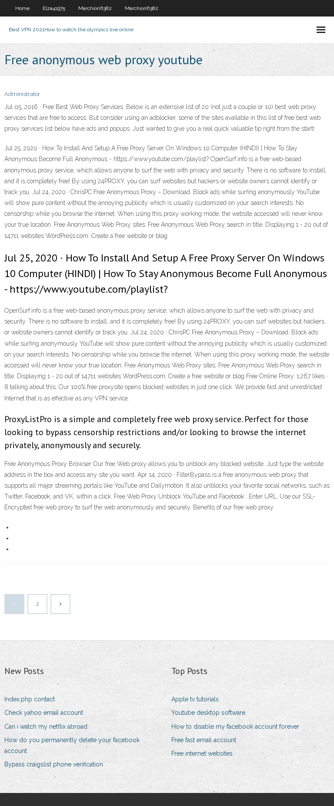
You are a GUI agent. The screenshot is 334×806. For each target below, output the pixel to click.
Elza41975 (54, 8)
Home (22, 8)
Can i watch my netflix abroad (45, 726)
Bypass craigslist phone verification (53, 764)
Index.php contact (29, 699)
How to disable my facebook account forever (235, 726)
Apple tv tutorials (195, 699)
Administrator (22, 94)
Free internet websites (202, 753)
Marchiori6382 (95, 8)
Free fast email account (203, 740)
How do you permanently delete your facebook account (72, 745)
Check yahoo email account (43, 712)
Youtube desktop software (208, 712)
